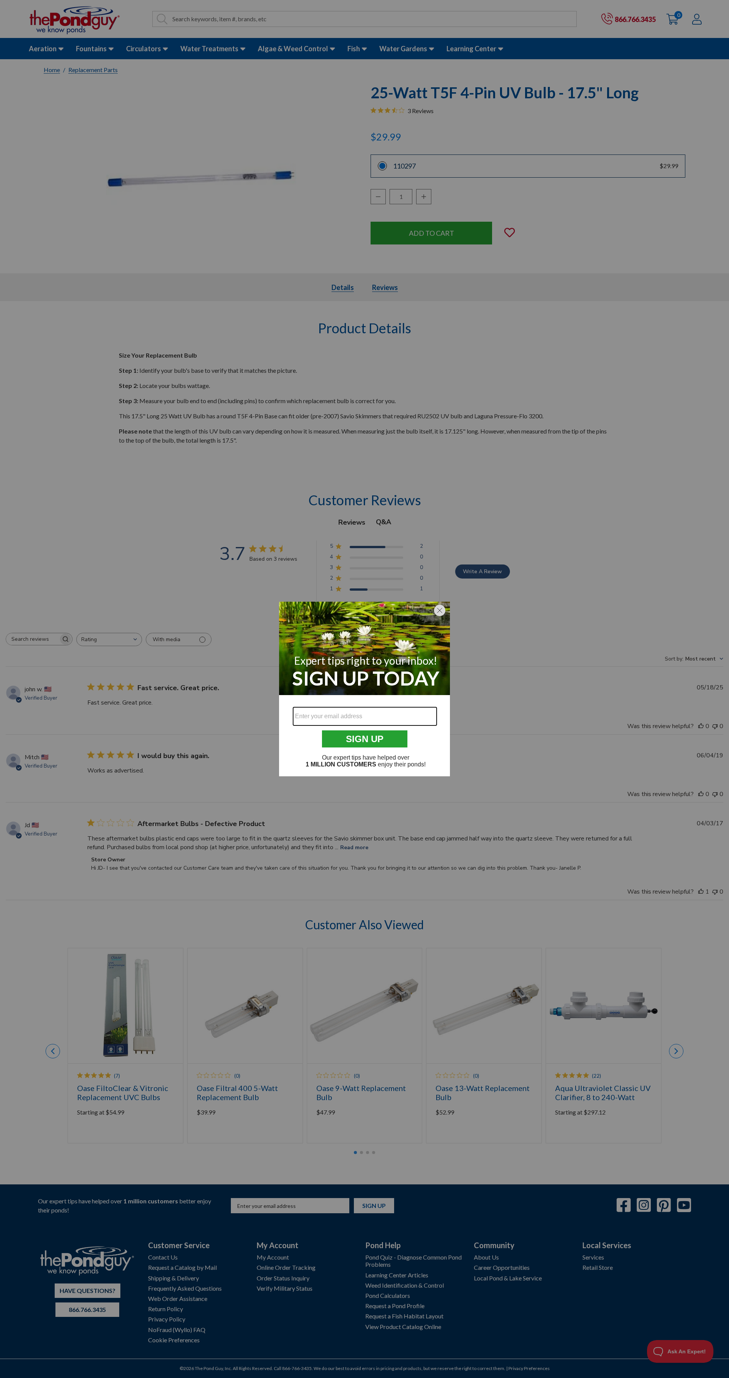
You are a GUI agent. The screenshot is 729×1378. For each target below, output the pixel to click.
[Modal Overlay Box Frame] (364, 689)
